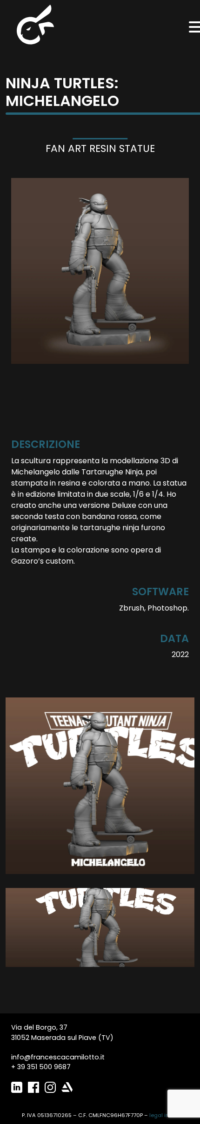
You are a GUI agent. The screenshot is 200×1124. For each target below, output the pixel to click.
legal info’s (163, 1115)
